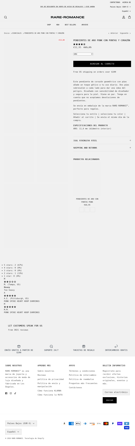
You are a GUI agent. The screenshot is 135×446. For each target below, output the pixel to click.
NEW (57, 25)
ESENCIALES (16, 33)
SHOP (49, 25)
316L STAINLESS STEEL (85, 140)
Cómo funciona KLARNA (49, 391)
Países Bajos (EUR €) (119, 7)
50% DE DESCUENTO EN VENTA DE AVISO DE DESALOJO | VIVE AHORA (67, 7)
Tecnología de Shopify (34, 438)
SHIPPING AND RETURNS (85, 148)
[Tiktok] (15, 393)
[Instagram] (11, 393)
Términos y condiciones (82, 371)
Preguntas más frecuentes (83, 383)
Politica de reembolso (81, 379)
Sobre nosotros (46, 371)
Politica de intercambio (82, 375)
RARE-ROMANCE (17, 438)
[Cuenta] (123, 17)
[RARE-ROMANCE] (67, 17)
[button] (79, 44)
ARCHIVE (85, 25)
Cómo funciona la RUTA (50, 395)
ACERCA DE (126, 2)
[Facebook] (6, 393)
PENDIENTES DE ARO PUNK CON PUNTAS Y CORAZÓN (44, 33)
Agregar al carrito (102, 64)
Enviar (109, 400)
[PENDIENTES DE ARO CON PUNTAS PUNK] (87, 179)
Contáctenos (75, 387)
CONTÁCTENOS (115, 2)
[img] (10, 282)
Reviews (42, 375)
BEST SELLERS (70, 25)
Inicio (6, 33)
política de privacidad (51, 379)
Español (125, 11)
